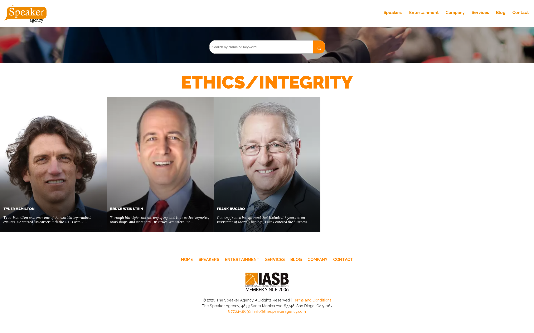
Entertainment (424, 12)
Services (480, 12)
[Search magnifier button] (319, 46)
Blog (500, 12)
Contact (520, 12)
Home (187, 259)
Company (455, 12)
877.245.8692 (239, 311)
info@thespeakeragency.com (280, 311)
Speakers (393, 12)
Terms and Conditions (312, 300)
